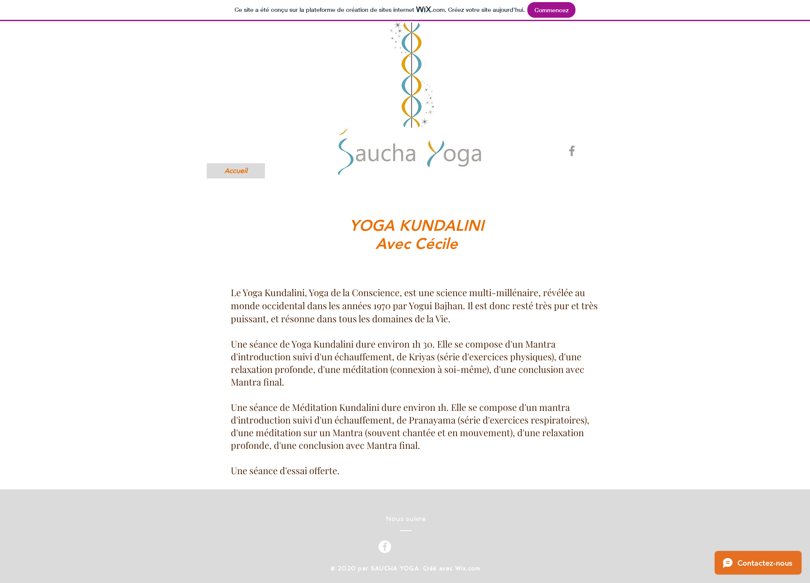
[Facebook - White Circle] (384, 546)
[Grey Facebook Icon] (572, 151)
